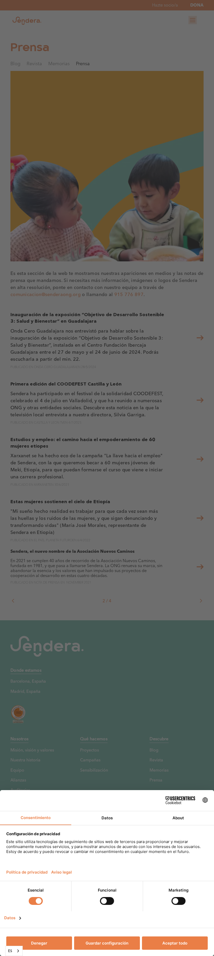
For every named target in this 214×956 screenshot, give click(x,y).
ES (10, 951)
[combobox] (14, 951)
